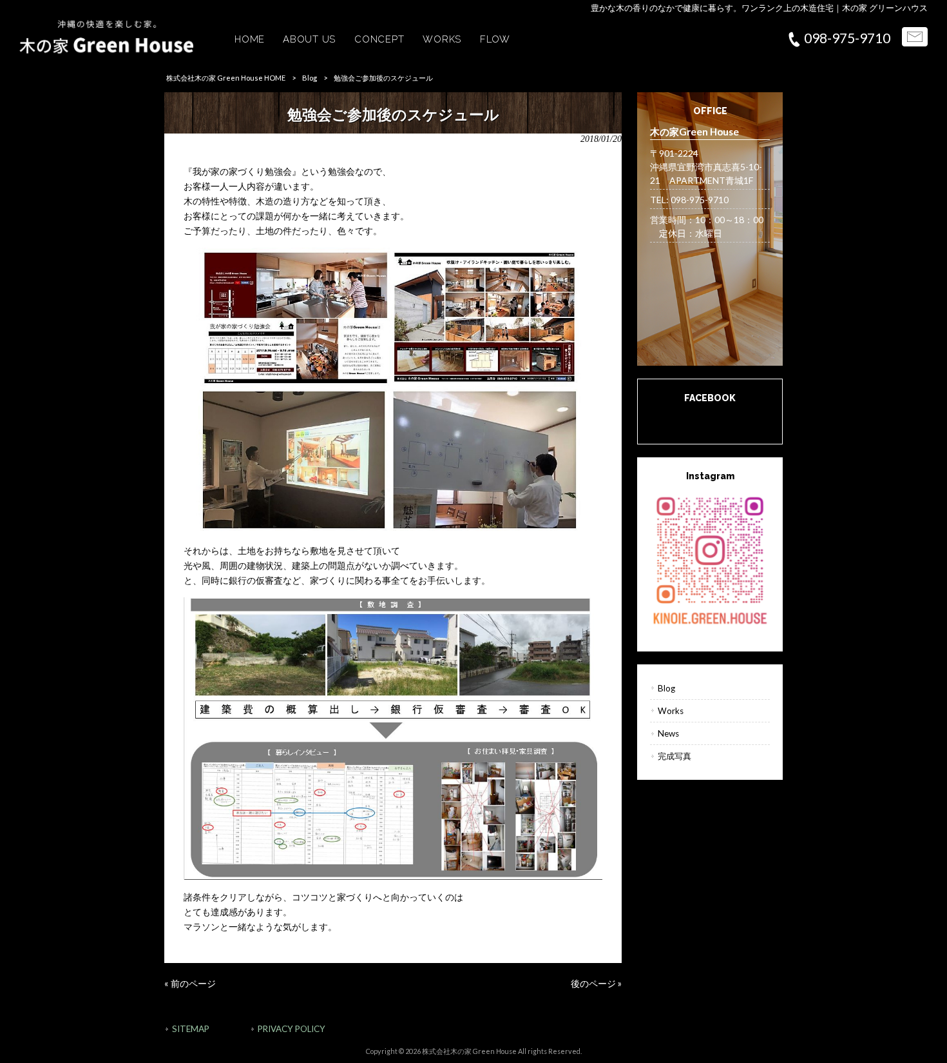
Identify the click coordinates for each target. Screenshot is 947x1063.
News (668, 733)
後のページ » (596, 983)
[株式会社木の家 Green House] (106, 50)
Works (671, 711)
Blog (309, 78)
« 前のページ (190, 983)
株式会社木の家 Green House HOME (225, 78)
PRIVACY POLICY (291, 1029)
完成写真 (674, 756)
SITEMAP (190, 1029)
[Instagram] (710, 559)
